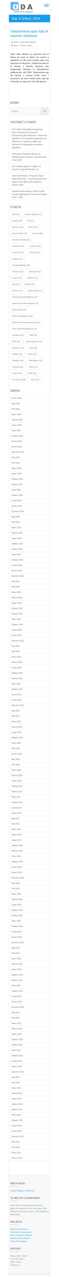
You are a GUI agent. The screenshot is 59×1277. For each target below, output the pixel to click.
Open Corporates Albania (25, 303)
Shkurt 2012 (17, 1158)
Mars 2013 (16, 1088)
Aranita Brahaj (33, 214)
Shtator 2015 (17, 926)
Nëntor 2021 (17, 678)
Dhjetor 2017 (17, 786)
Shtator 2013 (17, 1055)
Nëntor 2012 (17, 1109)
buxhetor (18, 246)
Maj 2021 (16, 711)
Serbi (32, 354)
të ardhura (19, 379)
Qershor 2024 (18, 511)
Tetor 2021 (16, 684)
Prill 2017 (16, 824)
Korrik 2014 (17, 1002)
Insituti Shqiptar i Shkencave (22, 1191)
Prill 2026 (16, 409)
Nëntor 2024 (17, 484)
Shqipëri (18, 360)
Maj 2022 (16, 646)
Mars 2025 (16, 468)
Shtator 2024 (17, 495)
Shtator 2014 (17, 991)
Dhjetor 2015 (17, 910)
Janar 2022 (17, 667)
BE (30, 221)
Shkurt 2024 (17, 533)
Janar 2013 (17, 1099)
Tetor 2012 (16, 1115)
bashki (17, 221)
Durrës (35, 252)
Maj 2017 (16, 818)
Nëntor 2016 (17, 851)
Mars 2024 (16, 527)
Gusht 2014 (17, 996)
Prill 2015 (16, 953)
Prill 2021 (16, 716)
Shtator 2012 (17, 1120)
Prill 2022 (16, 651)
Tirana (33, 367)
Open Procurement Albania (26, 322)
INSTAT (32, 278)
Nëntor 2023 (17, 549)
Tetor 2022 (16, 619)
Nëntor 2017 (17, 791)
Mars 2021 (16, 721)
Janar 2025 (17, 473)
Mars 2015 (16, 958)
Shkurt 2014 (17, 1028)
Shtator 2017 (17, 802)
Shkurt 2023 (17, 597)
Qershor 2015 (18, 942)
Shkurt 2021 (17, 727)
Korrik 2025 (17, 446)
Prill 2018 (16, 764)
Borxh (33, 227)
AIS (15, 214)
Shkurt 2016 (17, 899)
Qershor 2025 (18, 452)
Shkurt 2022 (17, 662)
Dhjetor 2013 (17, 1039)
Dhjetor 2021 (17, 673)
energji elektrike (21, 265)
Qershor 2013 (18, 1072)
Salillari (17, 354)
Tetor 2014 (16, 985)
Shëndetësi (36, 360)
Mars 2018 (16, 770)
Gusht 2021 (17, 694)
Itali (15, 284)
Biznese (17, 227)
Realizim (18, 348)
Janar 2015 (17, 969)
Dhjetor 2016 (17, 845)
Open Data (19, 310)
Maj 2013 (16, 1077)
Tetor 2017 (16, 797)
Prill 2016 (16, 888)
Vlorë (35, 379)
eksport (17, 259)
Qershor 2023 (18, 576)
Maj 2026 (16, 403)
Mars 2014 (16, 1023)
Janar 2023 (17, 603)
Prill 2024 (16, 522)
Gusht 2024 (17, 500)
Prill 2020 (16, 748)
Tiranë (17, 373)
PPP (16, 341)
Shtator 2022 (17, 624)
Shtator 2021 (17, 689)
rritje (33, 348)
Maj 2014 (16, 1012)
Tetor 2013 (16, 1050)
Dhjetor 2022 (17, 608)
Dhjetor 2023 (17, 543)
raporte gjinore (34, 341)
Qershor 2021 (18, 705)
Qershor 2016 (18, 878)
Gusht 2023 (17, 565)
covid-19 (35, 246)
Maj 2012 (16, 1142)
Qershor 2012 (18, 1136)
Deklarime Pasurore (19, 1229)
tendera (17, 367)
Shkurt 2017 (17, 834)
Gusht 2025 (17, 441)
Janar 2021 (17, 732)
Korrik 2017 (17, 813)
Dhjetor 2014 (17, 975)
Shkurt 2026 (17, 420)
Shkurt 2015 (17, 964)
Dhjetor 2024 (17, 479)
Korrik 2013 (17, 1066)
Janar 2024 (17, 538)
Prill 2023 (16, 587)
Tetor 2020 (16, 743)
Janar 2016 (17, 905)
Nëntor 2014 (17, 980)
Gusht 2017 (17, 808)
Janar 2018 (17, 781)
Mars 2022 (16, 657)
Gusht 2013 (17, 1061)
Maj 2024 (16, 517)
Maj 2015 (16, 948)
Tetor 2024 (16, 490)
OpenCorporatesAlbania (24, 297)
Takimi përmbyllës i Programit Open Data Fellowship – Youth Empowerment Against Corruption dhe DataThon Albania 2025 (29, 180)
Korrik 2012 (17, 1131)
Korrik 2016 (17, 872)
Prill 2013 (16, 1082)
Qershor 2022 (18, 640)
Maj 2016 (16, 883)
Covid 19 (18, 252)
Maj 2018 (16, 759)
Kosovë (17, 290)
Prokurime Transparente (20, 1232)
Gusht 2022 (17, 630)
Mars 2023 (16, 592)
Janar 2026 (17, 425)
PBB (33, 335)
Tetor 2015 (16, 921)
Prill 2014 (16, 1018)
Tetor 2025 (16, 430)
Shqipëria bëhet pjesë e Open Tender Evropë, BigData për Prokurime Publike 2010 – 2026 (29, 194)
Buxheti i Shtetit (21, 240)
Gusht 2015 (17, 931)
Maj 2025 (16, 457)
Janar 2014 (17, 1034)
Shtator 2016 (17, 861)
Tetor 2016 (16, 856)
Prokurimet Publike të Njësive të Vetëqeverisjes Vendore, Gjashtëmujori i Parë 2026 (29, 157)
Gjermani (35, 271)
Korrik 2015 (17, 937)
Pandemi (18, 335)
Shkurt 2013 (17, 1093)
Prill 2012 (16, 1147)
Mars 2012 (16, 1152)
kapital (30, 284)
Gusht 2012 (17, 1125)
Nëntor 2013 (17, 1045)
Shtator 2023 (17, 560)
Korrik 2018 (17, 754)
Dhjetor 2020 (17, 737)
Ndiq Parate (35, 290)
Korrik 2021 (17, 700)
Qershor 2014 (18, 1007)
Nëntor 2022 (17, 614)
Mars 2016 (16, 894)
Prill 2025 (16, 463)
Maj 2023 (16, 581)
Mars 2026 (16, 414)
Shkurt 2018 (17, 775)
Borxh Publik (19, 233)
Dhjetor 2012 (17, 1104)
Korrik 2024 (17, 506)
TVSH (31, 373)
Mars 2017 (16, 829)
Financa (17, 271)
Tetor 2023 (16, 554)
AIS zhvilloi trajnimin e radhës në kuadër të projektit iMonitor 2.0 (26, 168)
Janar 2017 (17, 840)
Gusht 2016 (17, 867)
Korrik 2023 (17, 570)
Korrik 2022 (17, 635)
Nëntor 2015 (17, 915)
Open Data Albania (27, 42)
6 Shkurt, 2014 (25, 45)
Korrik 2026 (17, 398)
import (17, 278)
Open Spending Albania (24, 329)
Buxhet (38, 233)
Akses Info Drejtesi (18, 1241)
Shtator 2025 (17, 436)
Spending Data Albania (20, 1238)
